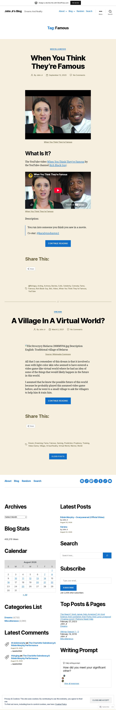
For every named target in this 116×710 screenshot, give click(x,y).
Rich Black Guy (57, 165)
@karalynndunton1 (48, 233)
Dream (31, 443)
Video (55, 288)
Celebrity (67, 286)
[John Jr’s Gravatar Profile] (87, 481)
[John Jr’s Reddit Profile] (96, 481)
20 (37, 582)
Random (80, 11)
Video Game (33, 446)
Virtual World (64, 446)
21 (45, 582)
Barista (54, 286)
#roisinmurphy (18, 643)
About (62, 11)
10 (16, 578)
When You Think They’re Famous (58, 61)
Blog (71, 11)
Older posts (58, 456)
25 (23, 586)
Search (89, 11)
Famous (31, 288)
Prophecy (78, 443)
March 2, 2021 (58, 329)
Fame (82, 286)
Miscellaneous (58, 49)
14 (45, 578)
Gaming (60, 443)
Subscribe (68, 588)
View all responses (71, 683)
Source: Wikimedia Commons (58, 354)
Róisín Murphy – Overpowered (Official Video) (82, 517)
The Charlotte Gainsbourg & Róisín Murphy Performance (33, 644)
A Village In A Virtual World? (58, 320)
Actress (47, 286)
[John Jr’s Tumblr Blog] (101, 481)
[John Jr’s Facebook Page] (82, 481)
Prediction (68, 443)
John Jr (40, 75)
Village (42, 446)
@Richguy (32, 286)
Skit (50, 288)
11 (23, 578)
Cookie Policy (61, 704)
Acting (40, 286)
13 (37, 578)
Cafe (60, 286)
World (79, 446)
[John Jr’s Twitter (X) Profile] (105, 481)
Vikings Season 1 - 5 (69, 631)
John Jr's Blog (13, 11)
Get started (75, 3)
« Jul (25, 595)
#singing (15, 655)
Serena (63, 527)
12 (30, 578)
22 (52, 582)
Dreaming (39, 443)
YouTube (32, 291)
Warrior (73, 446)
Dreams (58, 312)
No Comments (79, 75)
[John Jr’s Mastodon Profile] (91, 481)
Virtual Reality (52, 446)
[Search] (107, 555)
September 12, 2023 (57, 75)
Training (86, 443)
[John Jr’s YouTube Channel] (110, 481)
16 (8, 582)
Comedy (75, 286)
